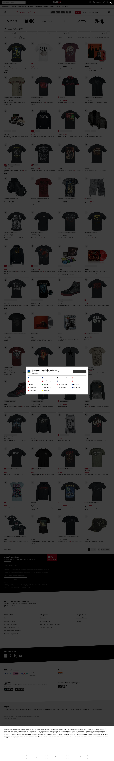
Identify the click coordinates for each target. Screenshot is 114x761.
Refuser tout (57, 757)
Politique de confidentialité (12, 737)
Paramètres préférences (78, 757)
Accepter (36, 757)
